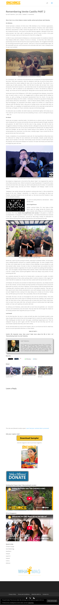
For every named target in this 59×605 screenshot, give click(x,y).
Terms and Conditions (24, 594)
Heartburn (8, 551)
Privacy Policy (12, 594)
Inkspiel (8, 553)
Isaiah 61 (8, 556)
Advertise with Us (36, 594)
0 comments (31, 14)
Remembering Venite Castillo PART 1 (11, 376)
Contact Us (45, 594)
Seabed (25, 14)
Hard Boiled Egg (10, 549)
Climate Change (10, 546)
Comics (8, 560)
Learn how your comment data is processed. (37, 428)
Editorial (8, 563)
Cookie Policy (31, 602)
